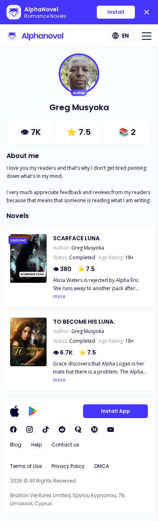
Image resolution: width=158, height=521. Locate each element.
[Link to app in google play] (33, 411)
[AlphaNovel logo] (34, 35)
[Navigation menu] (147, 36)
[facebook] (13, 429)
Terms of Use (26, 466)
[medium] (94, 429)
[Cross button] (147, 12)
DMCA (101, 466)
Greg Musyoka (87, 247)
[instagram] (29, 429)
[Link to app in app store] (14, 411)
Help (36, 444)
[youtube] (110, 429)
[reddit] (62, 429)
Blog (15, 444)
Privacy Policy (68, 466)
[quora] (78, 429)
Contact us (65, 444)
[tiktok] (46, 429)
